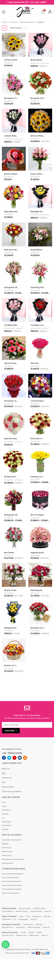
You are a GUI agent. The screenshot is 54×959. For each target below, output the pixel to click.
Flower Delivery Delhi (10, 877)
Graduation (20, 927)
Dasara (31, 932)
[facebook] (4, 758)
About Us (6, 768)
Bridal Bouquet (39, 908)
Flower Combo (22, 911)
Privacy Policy (8, 787)
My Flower (9, 552)
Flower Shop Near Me (10, 893)
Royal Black (36, 249)
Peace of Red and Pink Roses (18, 590)
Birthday (5, 844)
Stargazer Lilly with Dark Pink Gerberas (23, 514)
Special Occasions (27, 22)
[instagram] (14, 758)
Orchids (5, 829)
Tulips (4, 806)
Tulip (28, 916)
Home (4, 22)
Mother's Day (21, 935)
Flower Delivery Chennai (11, 889)
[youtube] (20, 758)
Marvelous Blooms (13, 211)
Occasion (13, 22)
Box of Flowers (25, 908)
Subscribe (9, 730)
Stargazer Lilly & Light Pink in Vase (21, 287)
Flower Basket (7, 911)
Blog (4, 773)
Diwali (23, 932)
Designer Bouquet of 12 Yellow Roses (22, 627)
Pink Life (34, 363)
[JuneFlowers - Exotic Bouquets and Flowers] (24, 12)
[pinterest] (25, 758)
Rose (4, 802)
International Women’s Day (13, 859)
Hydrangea (6, 821)
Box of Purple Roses (40, 514)
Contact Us (7, 777)
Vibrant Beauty (11, 363)
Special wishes (11, 438)
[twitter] (9, 758)
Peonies (5, 814)
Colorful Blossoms (40, 400)
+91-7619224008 (12, 753)
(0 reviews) (44, 63)
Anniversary (7, 847)
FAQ (3, 782)
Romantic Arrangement (16, 400)
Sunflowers (6, 810)
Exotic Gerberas (12, 174)
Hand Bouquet (36, 911)
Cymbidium (6, 825)
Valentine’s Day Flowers (11, 840)
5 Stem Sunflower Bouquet (17, 59)
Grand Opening (34, 927)
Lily (3, 818)
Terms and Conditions (11, 791)
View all (47, 911)
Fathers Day (6, 855)
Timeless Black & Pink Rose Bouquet (22, 325)
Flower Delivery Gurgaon (12, 885)
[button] (5, 944)
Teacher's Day (8, 935)
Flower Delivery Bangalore (12, 874)
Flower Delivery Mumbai (11, 881)
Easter (39, 932)
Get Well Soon (7, 863)
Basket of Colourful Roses (17, 665)
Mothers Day (7, 851)
